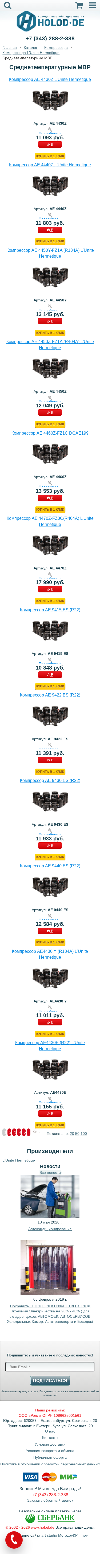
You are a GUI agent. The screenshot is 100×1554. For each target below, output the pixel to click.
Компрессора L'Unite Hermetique (30, 52)
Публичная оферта (50, 1457)
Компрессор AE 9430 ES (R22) (50, 780)
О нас (50, 1431)
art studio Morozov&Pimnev (64, 1535)
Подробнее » (50, 133)
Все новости (50, 1172)
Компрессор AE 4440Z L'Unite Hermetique (50, 165)
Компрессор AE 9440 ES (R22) (50, 866)
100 (84, 1133)
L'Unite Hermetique (18, 1160)
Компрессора (56, 47)
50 (77, 1133)
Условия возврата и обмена (50, 1451)
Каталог (30, 47)
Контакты (50, 1437)
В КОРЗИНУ (50, 145)
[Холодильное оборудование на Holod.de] (50, 21)
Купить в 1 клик (50, 156)
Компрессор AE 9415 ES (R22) (50, 610)
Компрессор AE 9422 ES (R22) (50, 695)
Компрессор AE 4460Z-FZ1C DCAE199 (50, 433)
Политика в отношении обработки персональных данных (50, 1464)
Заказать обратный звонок (50, 1500)
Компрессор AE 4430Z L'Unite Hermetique (50, 79)
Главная (9, 47)
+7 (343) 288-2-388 (50, 38)
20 (72, 1133)
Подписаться (50, 1380)
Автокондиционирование (50, 1229)
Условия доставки (50, 1444)
